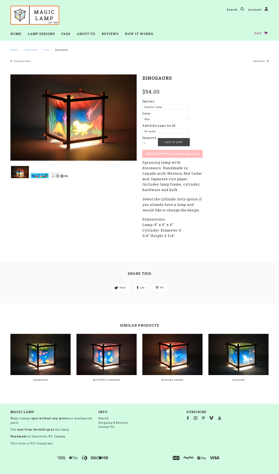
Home (14, 49)
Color (146, 113)
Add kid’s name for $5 (159, 125)
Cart (258, 33)
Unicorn (238, 380)
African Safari (172, 380)
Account (255, 9)
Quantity (148, 138)
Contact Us (106, 427)
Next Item (259, 61)
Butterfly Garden (106, 380)
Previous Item (22, 61)
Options (148, 101)
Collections (31, 49)
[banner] (34, 15)
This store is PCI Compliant (31, 443)
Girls (46, 49)
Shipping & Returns (113, 422)
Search (233, 9)
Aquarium (40, 380)
